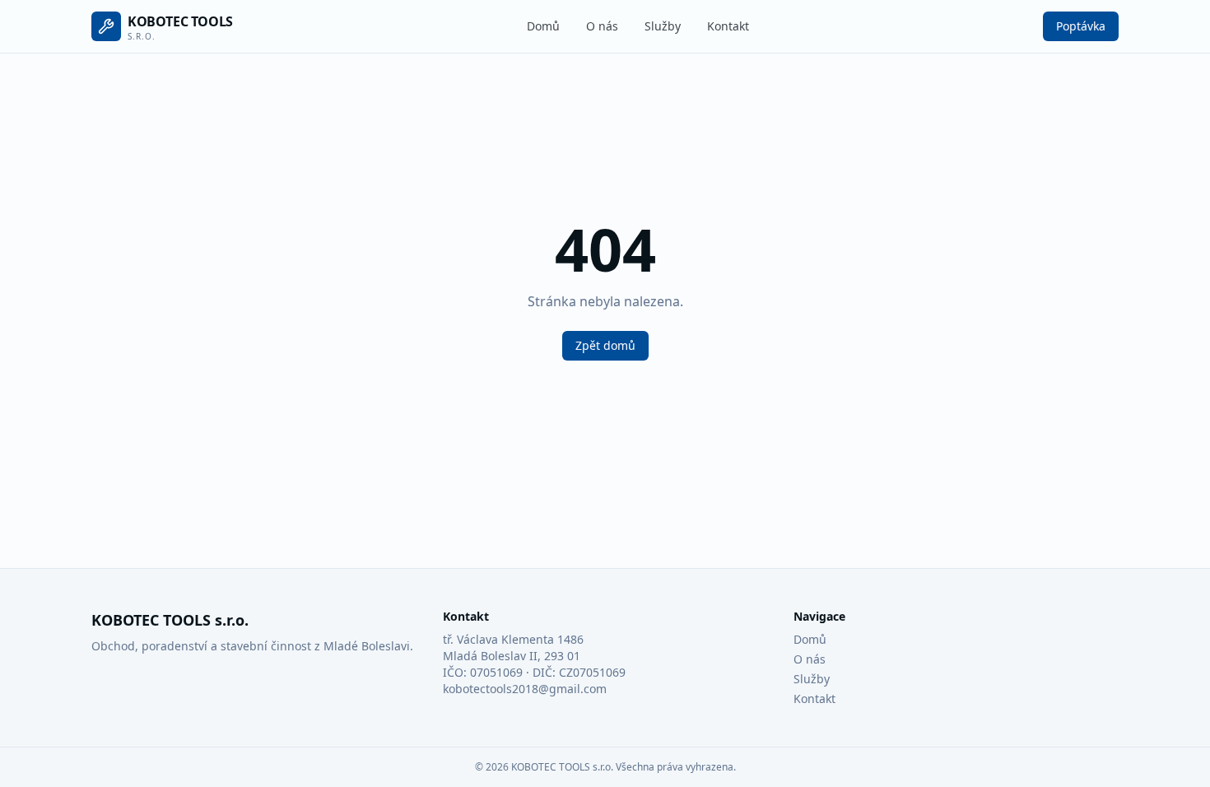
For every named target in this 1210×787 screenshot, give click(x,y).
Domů (543, 26)
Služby (663, 26)
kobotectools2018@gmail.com (525, 688)
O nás (602, 26)
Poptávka (1080, 26)
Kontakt (728, 26)
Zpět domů (605, 345)
